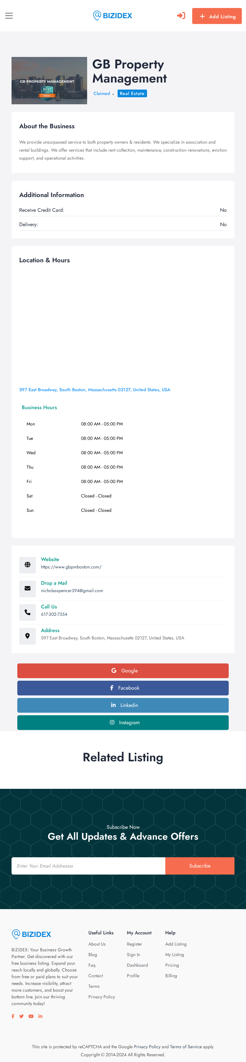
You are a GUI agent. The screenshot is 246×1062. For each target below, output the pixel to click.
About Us (97, 944)
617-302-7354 (54, 614)
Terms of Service (186, 1046)
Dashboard (137, 965)
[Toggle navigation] (9, 15)
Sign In (133, 954)
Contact (95, 975)
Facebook (128, 688)
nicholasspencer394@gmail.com (72, 590)
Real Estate (132, 93)
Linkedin (128, 705)
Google (129, 670)
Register (134, 944)
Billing (171, 975)
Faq (91, 965)
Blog (92, 954)
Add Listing (222, 16)
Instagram (129, 722)
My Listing (174, 954)
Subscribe (199, 865)
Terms (94, 986)
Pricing (172, 965)
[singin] (181, 15)
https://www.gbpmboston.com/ (71, 567)
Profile (133, 975)
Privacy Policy (101, 997)
